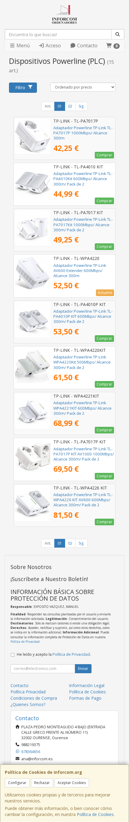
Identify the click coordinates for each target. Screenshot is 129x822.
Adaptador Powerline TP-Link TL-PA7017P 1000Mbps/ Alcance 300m (82, 133)
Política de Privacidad (25, 641)
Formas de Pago (85, 698)
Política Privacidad (28, 692)
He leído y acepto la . (54, 654)
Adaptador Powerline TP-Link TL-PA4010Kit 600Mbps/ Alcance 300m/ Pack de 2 (82, 179)
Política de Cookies (95, 814)
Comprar (104, 155)
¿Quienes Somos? (27, 704)
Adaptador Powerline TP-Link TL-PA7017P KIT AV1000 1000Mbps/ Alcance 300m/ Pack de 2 (83, 454)
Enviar (83, 668)
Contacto (87, 45)
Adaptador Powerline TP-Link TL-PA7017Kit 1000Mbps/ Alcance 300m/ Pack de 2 (82, 225)
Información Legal (86, 685)
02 (70, 106)
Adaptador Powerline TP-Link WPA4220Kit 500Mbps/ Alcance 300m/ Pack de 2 (82, 362)
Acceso (52, 45)
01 (60, 106)
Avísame (105, 292)
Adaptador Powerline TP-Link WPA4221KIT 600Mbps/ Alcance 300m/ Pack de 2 (82, 408)
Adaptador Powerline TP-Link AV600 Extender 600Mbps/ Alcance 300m (79, 271)
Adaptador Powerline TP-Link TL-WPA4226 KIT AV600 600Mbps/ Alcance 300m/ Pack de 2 (82, 500)
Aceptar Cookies (72, 782)
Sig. (81, 106)
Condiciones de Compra (33, 698)
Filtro (20, 87)
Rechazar (42, 782)
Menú (22, 45)
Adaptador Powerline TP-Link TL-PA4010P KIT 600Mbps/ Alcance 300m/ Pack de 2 (82, 316)
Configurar (17, 782)
